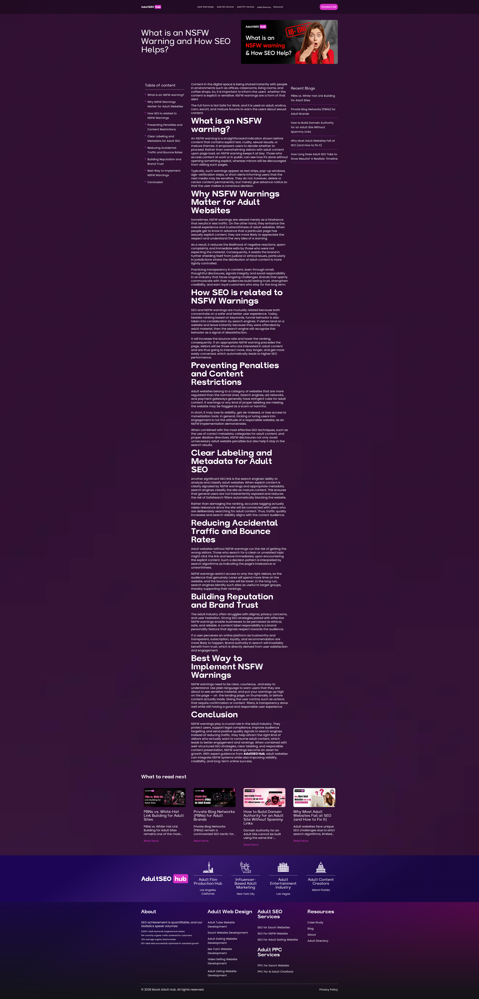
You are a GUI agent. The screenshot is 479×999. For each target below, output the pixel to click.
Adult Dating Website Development (222, 941)
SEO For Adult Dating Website (278, 940)
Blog (310, 928)
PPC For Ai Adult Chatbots (275, 972)
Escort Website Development (228, 933)
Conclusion (155, 182)
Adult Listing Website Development (222, 973)
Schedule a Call (328, 7)
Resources (278, 6)
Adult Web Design (205, 6)
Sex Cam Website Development (220, 951)
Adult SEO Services (225, 6)
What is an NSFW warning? (165, 95)
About (311, 935)
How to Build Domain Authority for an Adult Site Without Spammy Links (312, 127)
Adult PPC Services (245, 6)
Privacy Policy (328, 990)
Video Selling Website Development (222, 961)
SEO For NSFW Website (273, 933)
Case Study (315, 922)
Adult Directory (264, 7)
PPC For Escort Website (273, 965)
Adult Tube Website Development (221, 924)
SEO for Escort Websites (274, 927)
